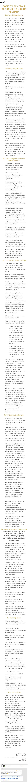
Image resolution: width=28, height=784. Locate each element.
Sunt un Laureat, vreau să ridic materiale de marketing (11, 776)
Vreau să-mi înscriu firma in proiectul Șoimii (9, 778)
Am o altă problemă (5, 780)
